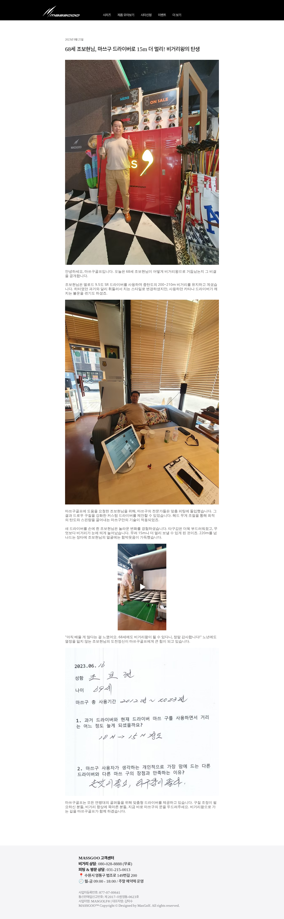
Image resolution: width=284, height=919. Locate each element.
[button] (107, 15)
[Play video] (142, 587)
